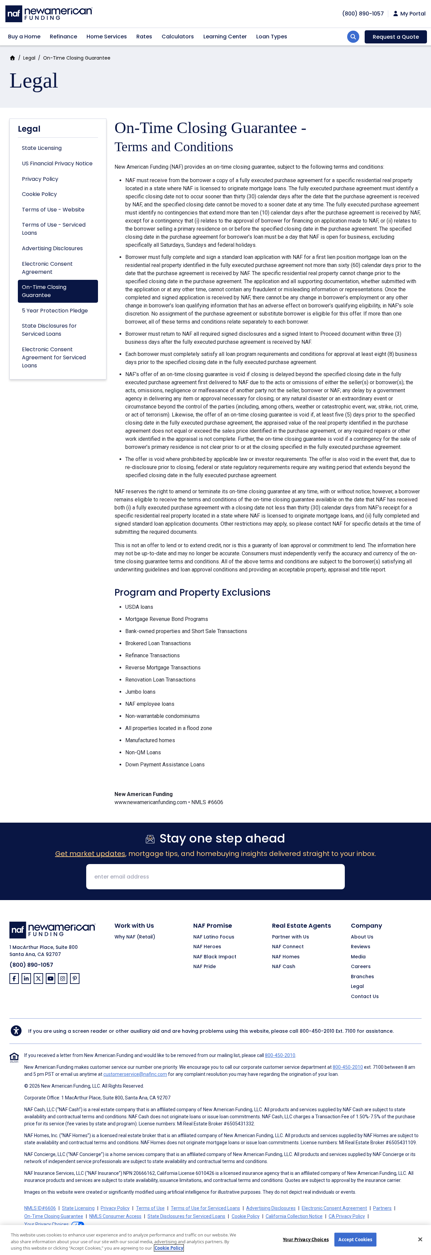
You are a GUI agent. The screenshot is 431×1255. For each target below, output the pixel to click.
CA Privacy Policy (347, 1216)
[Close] (420, 1239)
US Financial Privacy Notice (57, 163)
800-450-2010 (317, 1031)
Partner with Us (290, 937)
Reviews (360, 947)
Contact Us (365, 997)
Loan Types (271, 36)
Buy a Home (24, 36)
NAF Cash (283, 967)
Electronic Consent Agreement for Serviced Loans (54, 357)
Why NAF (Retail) (134, 937)
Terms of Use (150, 1208)
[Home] (49, 13)
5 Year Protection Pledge (55, 311)
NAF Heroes (207, 947)
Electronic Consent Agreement (47, 268)
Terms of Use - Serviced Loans (54, 229)
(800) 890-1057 (31, 965)
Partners (382, 1208)
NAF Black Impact (214, 957)
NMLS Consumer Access (115, 1216)
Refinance (63, 36)
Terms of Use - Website (53, 209)
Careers (361, 967)
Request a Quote (396, 37)
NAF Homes (286, 957)
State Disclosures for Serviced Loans (49, 330)
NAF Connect (288, 947)
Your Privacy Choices (306, 1239)
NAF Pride (204, 967)
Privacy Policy (40, 179)
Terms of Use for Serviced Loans (205, 1208)
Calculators (178, 36)
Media (358, 957)
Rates (144, 36)
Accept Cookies (355, 1239)
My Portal (412, 13)
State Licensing (42, 148)
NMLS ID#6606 (40, 1208)
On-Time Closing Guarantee (44, 291)
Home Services (107, 36)
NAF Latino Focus (213, 937)
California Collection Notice (294, 1216)
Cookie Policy (39, 194)
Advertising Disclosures (52, 248)
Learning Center (225, 36)
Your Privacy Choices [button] (46, 1224)
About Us (362, 937)
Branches (362, 977)
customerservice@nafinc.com (135, 1074)
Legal (29, 58)
